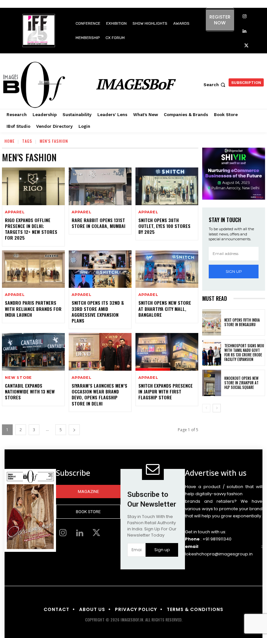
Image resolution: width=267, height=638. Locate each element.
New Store (18, 377)
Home (10, 141)
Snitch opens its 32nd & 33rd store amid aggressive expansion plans (98, 311)
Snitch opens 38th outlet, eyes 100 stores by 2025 (164, 226)
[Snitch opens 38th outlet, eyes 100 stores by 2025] (166, 186)
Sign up (234, 271)
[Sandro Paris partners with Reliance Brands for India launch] (33, 269)
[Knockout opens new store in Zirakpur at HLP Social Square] (211, 383)
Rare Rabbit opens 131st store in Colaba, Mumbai (98, 223)
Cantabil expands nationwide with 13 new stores (30, 391)
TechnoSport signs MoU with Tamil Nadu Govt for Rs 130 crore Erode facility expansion (244, 352)
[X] (246, 46)
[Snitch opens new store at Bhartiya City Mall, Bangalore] (166, 269)
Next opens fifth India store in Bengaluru (242, 322)
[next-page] (74, 429)
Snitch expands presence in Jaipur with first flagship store (165, 391)
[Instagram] (244, 16)
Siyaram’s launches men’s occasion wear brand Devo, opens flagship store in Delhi (99, 394)
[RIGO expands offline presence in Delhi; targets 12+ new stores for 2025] (33, 186)
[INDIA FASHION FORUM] (38, 31)
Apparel (15, 212)
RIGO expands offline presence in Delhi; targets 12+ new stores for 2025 (31, 229)
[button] (215, 84)
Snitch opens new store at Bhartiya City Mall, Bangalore (164, 308)
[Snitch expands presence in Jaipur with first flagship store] (166, 352)
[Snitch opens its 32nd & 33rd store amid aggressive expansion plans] (100, 269)
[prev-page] (206, 408)
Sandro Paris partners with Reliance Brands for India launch (33, 308)
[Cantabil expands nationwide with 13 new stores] (33, 352)
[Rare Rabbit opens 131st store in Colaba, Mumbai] (100, 186)
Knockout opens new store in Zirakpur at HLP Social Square (241, 383)
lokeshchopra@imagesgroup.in (219, 554)
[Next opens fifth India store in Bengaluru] (211, 322)
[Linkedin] (244, 31)
